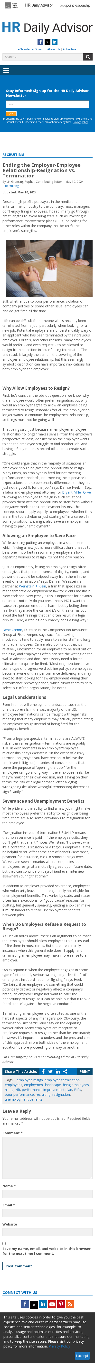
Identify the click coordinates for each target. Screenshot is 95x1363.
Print (85, 1071)
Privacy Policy (59, 1346)
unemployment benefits (23, 1099)
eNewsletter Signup (31, 49)
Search (88, 57)
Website (9, 1224)
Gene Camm (12, 629)
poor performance (19, 1094)
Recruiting (12, 186)
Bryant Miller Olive (76, 492)
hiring (9, 1089)
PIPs (77, 1089)
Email (8, 1205)
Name (9, 1186)
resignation (61, 1094)
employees (13, 1084)
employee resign (30, 1080)
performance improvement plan (47, 1089)
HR (17, 1089)
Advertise (69, 49)
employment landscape (42, 1084)
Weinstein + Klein (32, 586)
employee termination (62, 1080)
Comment (12, 1133)
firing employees (76, 1084)
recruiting (43, 1094)
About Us (53, 49)
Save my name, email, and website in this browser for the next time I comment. (46, 1251)
